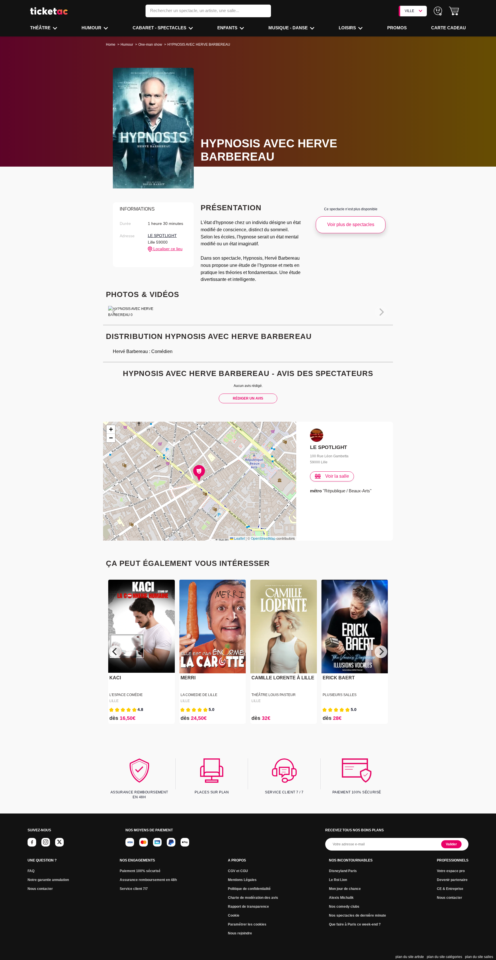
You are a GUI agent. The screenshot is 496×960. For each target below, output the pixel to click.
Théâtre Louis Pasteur (273, 695)
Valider (451, 844)
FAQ (31, 871)
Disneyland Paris (343, 871)
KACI (115, 677)
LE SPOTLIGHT (162, 235)
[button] (454, 11)
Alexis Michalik (341, 898)
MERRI (188, 677)
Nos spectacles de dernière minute (357, 915)
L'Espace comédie (126, 695)
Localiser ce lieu (167, 248)
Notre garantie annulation (48, 880)
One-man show (150, 45)
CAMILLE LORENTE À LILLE (282, 677)
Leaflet (239, 538)
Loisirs (348, 27)
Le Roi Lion (338, 880)
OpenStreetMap (263, 538)
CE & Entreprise (450, 889)
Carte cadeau (448, 27)
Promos (397, 27)
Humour (92, 27)
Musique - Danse (288, 27)
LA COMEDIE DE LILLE (199, 695)
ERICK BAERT (339, 677)
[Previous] (115, 651)
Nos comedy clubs (344, 907)
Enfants (228, 27)
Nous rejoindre (240, 933)
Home (110, 45)
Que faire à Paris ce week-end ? (355, 924)
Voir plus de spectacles (350, 224)
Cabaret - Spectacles (160, 27)
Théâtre (41, 27)
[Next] (381, 651)
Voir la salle (337, 476)
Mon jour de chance (345, 889)
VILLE (409, 11)
